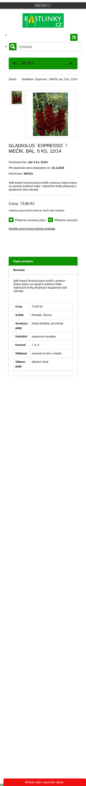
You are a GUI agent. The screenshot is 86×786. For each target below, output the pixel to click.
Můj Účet (40, 5)
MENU (25, 63)
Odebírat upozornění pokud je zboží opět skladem (36, 210)
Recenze (19, 270)
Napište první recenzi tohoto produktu (32, 228)
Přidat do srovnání (66, 220)
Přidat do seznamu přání (30, 220)
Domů (12, 79)
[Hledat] (13, 46)
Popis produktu (23, 261)
